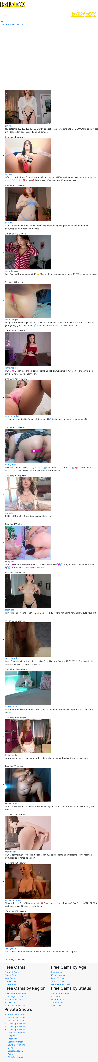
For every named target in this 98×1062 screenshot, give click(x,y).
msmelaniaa (10, 851)
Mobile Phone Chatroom (12, 24)
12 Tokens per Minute (14, 1017)
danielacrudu (11, 706)
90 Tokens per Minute (15, 1029)
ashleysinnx (10, 948)
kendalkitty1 (11, 803)
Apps (10, 1054)
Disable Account (15, 1051)
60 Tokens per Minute (15, 1026)
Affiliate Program (16, 1057)
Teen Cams (56, 972)
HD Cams (55, 996)
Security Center (15, 1041)
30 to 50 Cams (58, 981)
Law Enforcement (16, 1045)
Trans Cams (10, 984)
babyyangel (10, 464)
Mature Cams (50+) (60, 984)
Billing (10, 1048)
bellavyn (9, 174)
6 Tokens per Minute (14, 1014)
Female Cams (10, 975)
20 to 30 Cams (58, 978)
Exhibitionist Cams (60, 993)
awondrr (9, 513)
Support (12, 1035)
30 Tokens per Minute (15, 1023)
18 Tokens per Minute (14, 1020)
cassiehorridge (12, 658)
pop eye (9, 222)
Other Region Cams (13, 996)
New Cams (56, 1005)
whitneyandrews (13, 900)
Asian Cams (10, 1002)
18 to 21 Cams (58, 975)
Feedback (12, 1038)
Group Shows (57, 1002)
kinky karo (10, 561)
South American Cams (15, 1005)
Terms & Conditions (17, 1032)
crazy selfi (10, 609)
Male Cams (9, 978)
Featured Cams (11, 972)
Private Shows (58, 999)
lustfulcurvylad (12, 319)
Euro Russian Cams (13, 999)
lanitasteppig (11, 367)
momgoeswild (12, 416)
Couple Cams (10, 981)
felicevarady (11, 755)
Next (3, 21)
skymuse (9, 126)
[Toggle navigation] (5, 14)
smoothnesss (11, 271)
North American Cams (15, 993)
